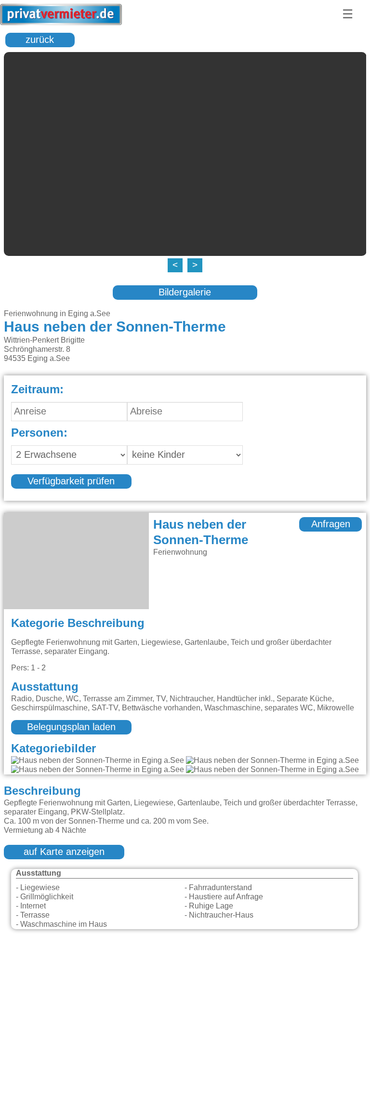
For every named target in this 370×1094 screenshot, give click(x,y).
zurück (40, 40)
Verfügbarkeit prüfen (71, 481)
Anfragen (330, 524)
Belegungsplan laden (71, 727)
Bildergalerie (185, 292)
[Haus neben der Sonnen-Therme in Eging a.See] (97, 760)
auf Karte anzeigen (64, 852)
